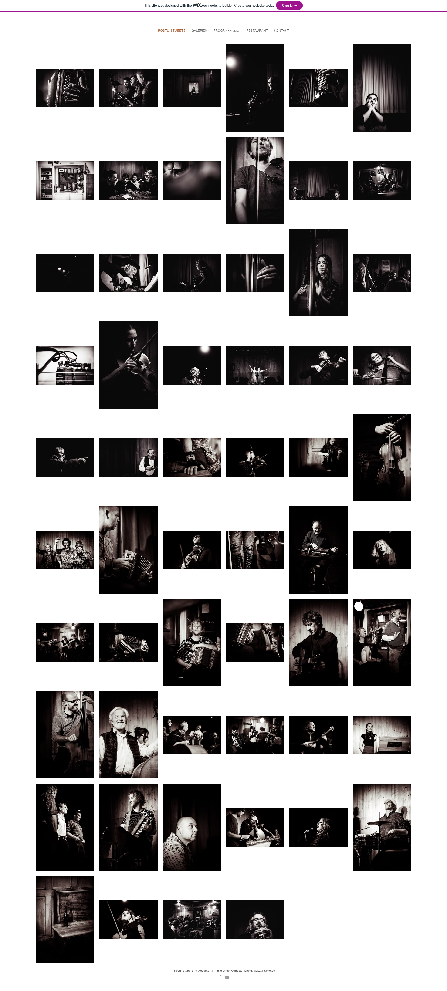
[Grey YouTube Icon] (227, 977)
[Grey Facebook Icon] (220, 977)
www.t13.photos (264, 970)
